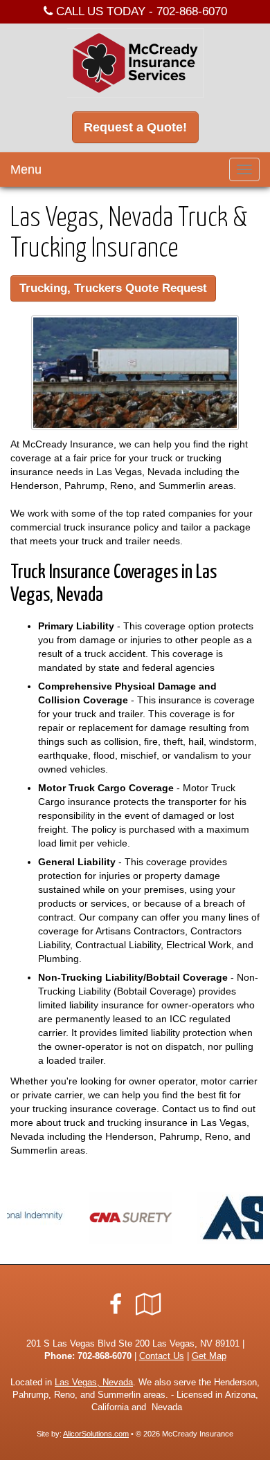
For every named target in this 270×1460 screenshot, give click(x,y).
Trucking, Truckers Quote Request (113, 288)
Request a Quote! (135, 127)
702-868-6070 (191, 11)
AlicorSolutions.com (96, 1434)
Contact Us (161, 1356)
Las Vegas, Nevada (94, 1382)
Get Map (209, 1356)
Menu (26, 169)
